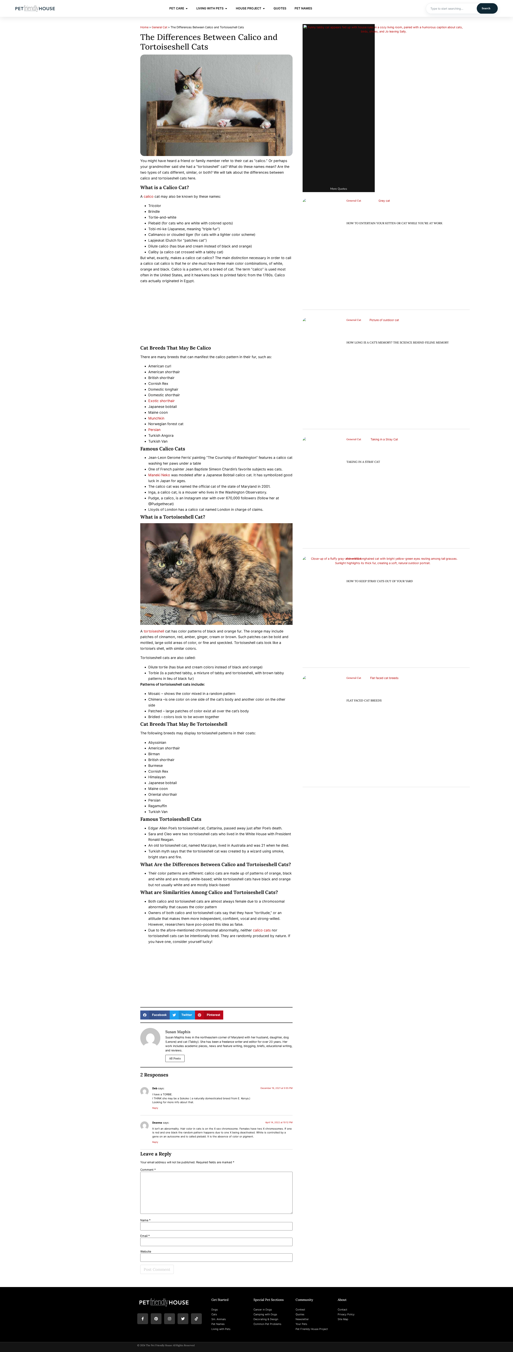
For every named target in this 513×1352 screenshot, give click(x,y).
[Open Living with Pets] (226, 8)
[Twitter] (183, 1318)
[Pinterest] (156, 1318)
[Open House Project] (263, 8)
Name (145, 1220)
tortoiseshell (154, 631)
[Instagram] (169, 1318)
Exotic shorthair (161, 401)
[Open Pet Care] (186, 8)
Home (144, 27)
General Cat (159, 27)
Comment (148, 1169)
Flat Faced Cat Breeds (364, 700)
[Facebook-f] (142, 1318)
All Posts (175, 1058)
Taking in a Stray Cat (363, 462)
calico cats (262, 930)
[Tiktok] (196, 1318)
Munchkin (156, 418)
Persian (154, 430)
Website (145, 1251)
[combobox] (451, 8)
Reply (155, 1108)
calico (148, 196)
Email (145, 1235)
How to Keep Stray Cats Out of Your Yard (379, 581)
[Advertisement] (216, 315)
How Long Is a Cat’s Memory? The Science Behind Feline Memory (397, 342)
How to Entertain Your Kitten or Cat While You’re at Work (394, 223)
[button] (155, 1015)
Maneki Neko (159, 475)
